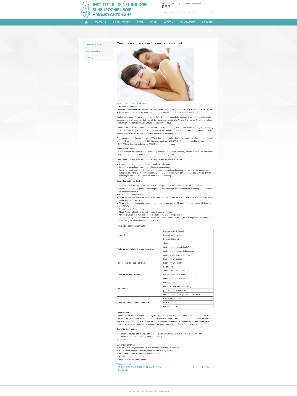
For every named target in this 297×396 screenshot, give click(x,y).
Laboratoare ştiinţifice (94, 51)
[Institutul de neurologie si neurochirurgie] (115, 9)
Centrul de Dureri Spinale (202, 367)
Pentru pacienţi (121, 22)
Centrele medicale (93, 44)
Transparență (187, 22)
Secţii (140, 22)
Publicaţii (90, 58)
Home (86, 22)
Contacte (207, 22)
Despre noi (100, 22)
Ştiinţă (153, 22)
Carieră (168, 22)
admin (143, 104)
